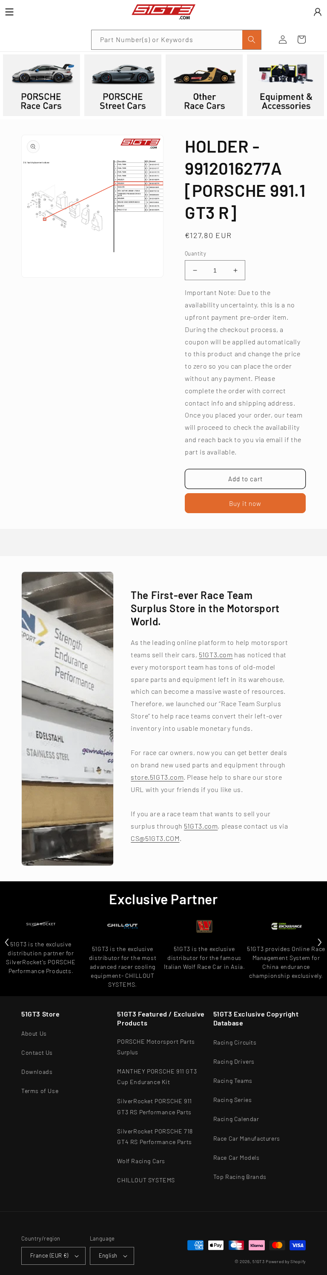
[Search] (251, 39)
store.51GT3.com (157, 777)
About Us (34, 1033)
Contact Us (37, 1052)
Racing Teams (232, 1080)
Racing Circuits (235, 1042)
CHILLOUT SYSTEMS (146, 1180)
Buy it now (245, 503)
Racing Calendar (236, 1118)
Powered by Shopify (286, 1261)
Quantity (195, 253)
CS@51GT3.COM (155, 838)
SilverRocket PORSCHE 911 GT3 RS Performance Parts (154, 1106)
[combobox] (176, 39)
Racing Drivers (234, 1061)
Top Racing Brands (240, 1176)
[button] (30, 39)
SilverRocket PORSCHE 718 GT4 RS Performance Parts (154, 1136)
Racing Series (232, 1099)
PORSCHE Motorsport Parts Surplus (156, 1047)
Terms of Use (39, 1090)
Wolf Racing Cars (141, 1160)
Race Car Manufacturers (246, 1138)
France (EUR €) (49, 1255)
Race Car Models (236, 1157)
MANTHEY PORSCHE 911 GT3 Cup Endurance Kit (157, 1076)
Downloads (36, 1071)
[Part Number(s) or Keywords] (30, 39)
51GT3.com (215, 654)
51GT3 (258, 1261)
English (108, 1255)
